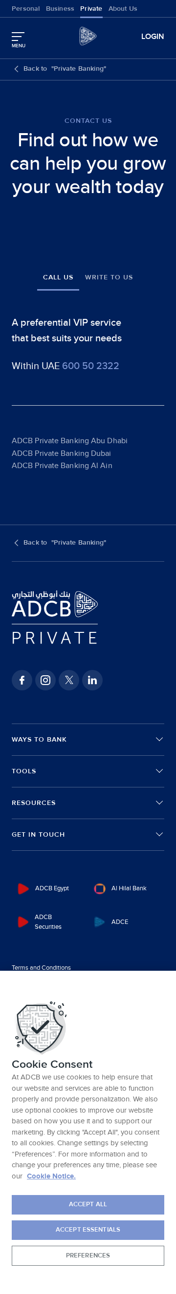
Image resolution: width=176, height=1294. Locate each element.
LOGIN (152, 36)
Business (60, 8)
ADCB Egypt (52, 888)
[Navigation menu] (18, 36)
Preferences (88, 1255)
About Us (123, 8)
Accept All (88, 1204)
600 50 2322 (90, 366)
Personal (26, 8)
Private (91, 8)
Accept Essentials (88, 1230)
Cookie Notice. (51, 1176)
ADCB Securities (48, 922)
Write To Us (109, 277)
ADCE (119, 922)
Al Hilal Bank (129, 888)
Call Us (58, 277)
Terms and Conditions (41, 968)
